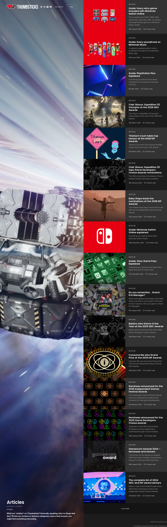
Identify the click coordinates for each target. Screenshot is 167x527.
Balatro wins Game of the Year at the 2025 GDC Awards (146, 325)
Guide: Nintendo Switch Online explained (142, 231)
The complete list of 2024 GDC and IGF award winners (145, 481)
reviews (25, 516)
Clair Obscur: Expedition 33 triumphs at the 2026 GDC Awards (144, 107)
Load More (125, 508)
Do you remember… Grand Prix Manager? (144, 294)
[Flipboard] (47, 7)
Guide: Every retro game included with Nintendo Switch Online (143, 11)
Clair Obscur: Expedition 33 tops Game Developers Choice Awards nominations (145, 170)
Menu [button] (72, 6)
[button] (59, 7)
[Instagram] (44, 7)
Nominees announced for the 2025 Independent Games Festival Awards (146, 389)
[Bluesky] (41, 7)
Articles (132, 4)
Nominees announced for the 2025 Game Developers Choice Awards (146, 420)
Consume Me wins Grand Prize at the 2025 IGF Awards (145, 356)
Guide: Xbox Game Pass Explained (143, 262)
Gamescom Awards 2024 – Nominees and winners (145, 450)
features (35, 516)
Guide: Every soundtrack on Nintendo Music (145, 43)
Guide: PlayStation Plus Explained (142, 75)
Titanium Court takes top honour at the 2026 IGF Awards (143, 138)
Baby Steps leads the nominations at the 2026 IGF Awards (145, 201)
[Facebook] (51, 7)
